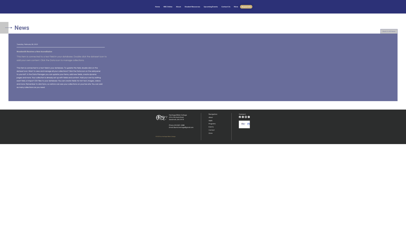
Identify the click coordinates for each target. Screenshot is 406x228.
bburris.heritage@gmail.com (183, 127)
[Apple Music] (249, 117)
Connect (242, 114)
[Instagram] (243, 117)
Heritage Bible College (178, 115)
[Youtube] (246, 117)
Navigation (213, 114)
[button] (178, 7)
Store (211, 133)
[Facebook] (240, 117)
